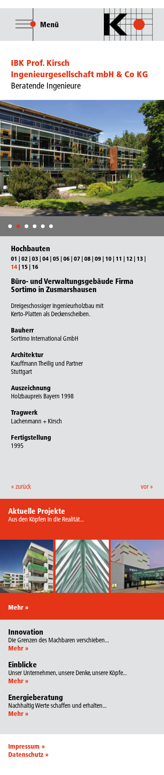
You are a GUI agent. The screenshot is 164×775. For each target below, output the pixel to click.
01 (14, 258)
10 (108, 258)
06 (66, 258)
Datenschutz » (28, 754)
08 (87, 258)
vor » (147, 486)
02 (24, 258)
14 (14, 266)
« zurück (21, 486)
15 (24, 266)
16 (35, 266)
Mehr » (18, 607)
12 (129, 258)
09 (98, 258)
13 (140, 258)
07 (77, 258)
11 (119, 258)
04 (45, 258)
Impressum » (26, 746)
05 (56, 258)
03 (35, 258)
